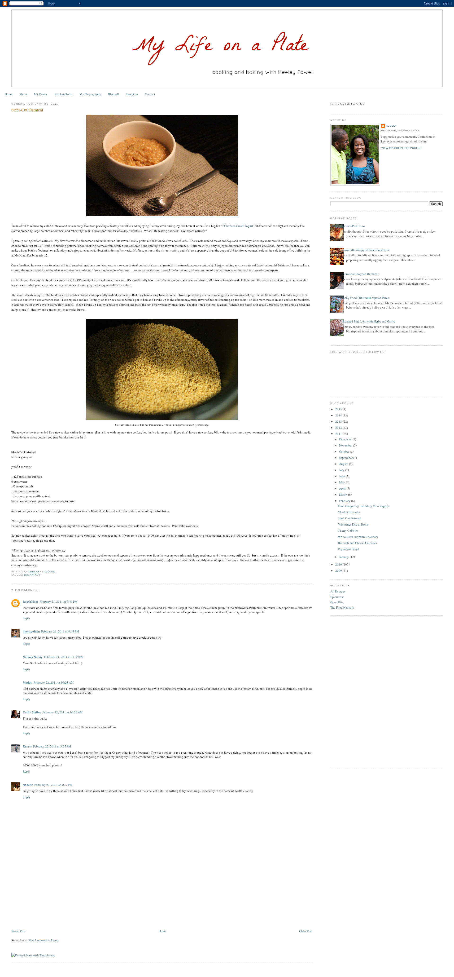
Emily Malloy (32, 712)
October (344, 451)
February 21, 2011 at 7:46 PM (58, 601)
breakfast (32, 575)
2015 (339, 409)
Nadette (28, 784)
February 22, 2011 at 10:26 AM (63, 712)
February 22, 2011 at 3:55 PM (52, 746)
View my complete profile (401, 148)
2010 (339, 564)
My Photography (90, 94)
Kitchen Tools (64, 94)
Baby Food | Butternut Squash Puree (366, 298)
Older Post (305, 931)
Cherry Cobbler (348, 530)
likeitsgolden (31, 631)
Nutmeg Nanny (33, 656)
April (342, 488)
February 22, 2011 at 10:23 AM (54, 682)
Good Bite (337, 602)
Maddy (27, 682)
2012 (339, 427)
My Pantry (41, 94)
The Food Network (342, 607)
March (343, 494)
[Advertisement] (46, 895)
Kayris (27, 746)
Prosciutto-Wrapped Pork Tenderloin (366, 250)
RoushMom (30, 601)
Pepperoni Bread (348, 549)
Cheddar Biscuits (349, 512)
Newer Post (18, 931)
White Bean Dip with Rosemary (358, 537)
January (344, 557)
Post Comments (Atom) (43, 940)
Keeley (391, 125)
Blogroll (113, 94)
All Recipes (337, 591)
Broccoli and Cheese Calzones (357, 543)
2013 (339, 421)
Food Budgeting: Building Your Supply (363, 506)
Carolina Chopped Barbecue (361, 274)
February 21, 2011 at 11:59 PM (64, 657)
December (346, 439)
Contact (150, 94)
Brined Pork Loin (354, 226)
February (345, 501)
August (344, 464)
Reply (27, 618)
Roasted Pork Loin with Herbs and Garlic (369, 321)
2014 (339, 415)
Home (8, 94)
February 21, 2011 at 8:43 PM (60, 631)
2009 (339, 570)
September (346, 457)
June (342, 476)
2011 (339, 434)
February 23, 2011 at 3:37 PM (53, 784)
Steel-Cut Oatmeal (349, 518)
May (342, 482)
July (342, 470)
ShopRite (132, 94)
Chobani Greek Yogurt (238, 226)
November (346, 445)
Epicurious (337, 597)
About (23, 94)
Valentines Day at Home (353, 524)
